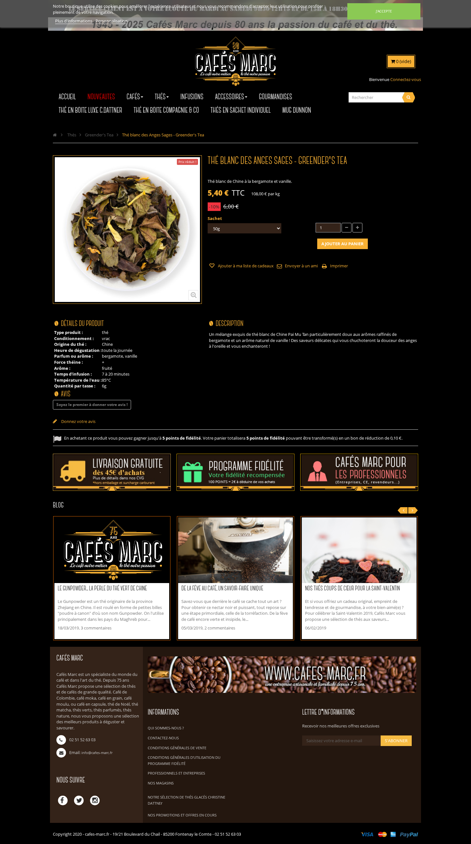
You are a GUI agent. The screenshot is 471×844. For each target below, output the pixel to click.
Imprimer (339, 266)
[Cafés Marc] (235, 66)
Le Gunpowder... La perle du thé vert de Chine (102, 588)
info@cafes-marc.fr (96, 752)
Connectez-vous (405, 79)
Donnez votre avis (77, 421)
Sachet (215, 218)
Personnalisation (111, 21)
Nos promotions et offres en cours (182, 815)
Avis (65, 394)
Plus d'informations (74, 21)
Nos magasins (161, 783)
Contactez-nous (163, 737)
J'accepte (384, 11)
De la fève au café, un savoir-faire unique (222, 588)
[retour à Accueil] (55, 135)
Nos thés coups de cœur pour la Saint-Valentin (352, 588)
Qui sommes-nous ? (166, 728)
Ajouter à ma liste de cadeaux (245, 266)
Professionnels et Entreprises (176, 773)
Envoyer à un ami (301, 266)
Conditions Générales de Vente (177, 747)
